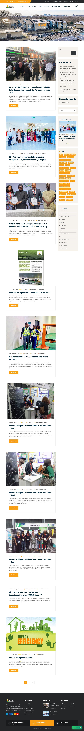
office (25, 220)
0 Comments (30, 84)
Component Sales (29, 708)
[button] (66, 143)
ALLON (65, 154)
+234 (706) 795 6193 (40, 722)
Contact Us (73, 706)
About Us (72, 703)
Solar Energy (62, 197)
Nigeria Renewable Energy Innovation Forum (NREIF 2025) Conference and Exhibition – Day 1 (67, 80)
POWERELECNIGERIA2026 (64, 186)
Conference (71, 162)
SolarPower (62, 199)
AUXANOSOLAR (39, 153)
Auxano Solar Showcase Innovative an (54, 705)
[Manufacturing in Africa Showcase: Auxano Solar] (31, 268)
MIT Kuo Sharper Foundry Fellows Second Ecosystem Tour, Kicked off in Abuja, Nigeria (68, 74)
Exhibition (62, 170)
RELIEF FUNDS (62, 194)
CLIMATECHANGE (63, 162)
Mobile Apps (68, 178)
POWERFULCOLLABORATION (65, 189)
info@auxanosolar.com (17, 722)
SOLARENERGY (69, 197)
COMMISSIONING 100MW (43, 589)
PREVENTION (72, 191)
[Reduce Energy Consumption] (31, 634)
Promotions (28, 714)
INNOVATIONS (62, 175)
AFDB (61, 154)
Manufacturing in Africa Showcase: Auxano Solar (29, 293)
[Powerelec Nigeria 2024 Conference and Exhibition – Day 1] (31, 536)
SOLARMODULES (64, 245)
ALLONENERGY (63, 157)
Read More (13, 105)
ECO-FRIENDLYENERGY (64, 167)
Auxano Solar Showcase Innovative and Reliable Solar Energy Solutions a (66, 138)
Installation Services (30, 710)
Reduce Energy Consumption (21, 658)
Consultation (28, 703)
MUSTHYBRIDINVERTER (64, 181)
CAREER (61, 159)
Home (40, 27)
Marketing (62, 178)
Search (60, 49)
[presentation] (59, 143)
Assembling (28, 706)
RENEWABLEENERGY (71, 194)
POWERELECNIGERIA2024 (64, 183)
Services (64, 706)
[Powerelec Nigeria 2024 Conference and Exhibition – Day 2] (31, 469)
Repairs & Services (29, 712)
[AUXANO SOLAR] (10, 6)
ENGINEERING (72, 167)
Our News (64, 708)
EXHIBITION (38, 84)
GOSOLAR (62, 173)
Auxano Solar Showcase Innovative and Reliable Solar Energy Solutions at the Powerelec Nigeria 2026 (29, 90)
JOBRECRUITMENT (70, 175)
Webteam (25, 654)
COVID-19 (62, 165)
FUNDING (44, 153)
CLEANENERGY (68, 159)
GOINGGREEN (68, 170)
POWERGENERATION (63, 191)
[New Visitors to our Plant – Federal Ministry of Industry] (31, 333)
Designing (67, 165)
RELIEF (62, 236)
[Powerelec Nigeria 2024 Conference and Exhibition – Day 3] (31, 401)
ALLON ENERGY (72, 154)
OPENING (72, 181)
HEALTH (67, 173)
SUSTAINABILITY (69, 199)
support (23, 84)
